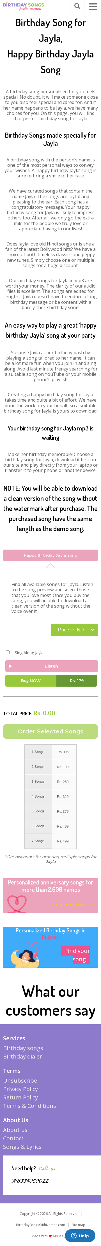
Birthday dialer (22, 1056)
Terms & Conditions (29, 1106)
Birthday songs (23, 1048)
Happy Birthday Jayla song (50, 555)
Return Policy (20, 1097)
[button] (93, 6)
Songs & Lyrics (22, 1146)
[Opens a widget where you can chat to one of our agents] (80, 1236)
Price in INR (71, 630)
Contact (13, 1138)
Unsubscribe (20, 1080)
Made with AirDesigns (50, 1236)
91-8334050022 (30, 1180)
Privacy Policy (20, 1089)
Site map (78, 1224)
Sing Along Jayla (29, 652)
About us (15, 1130)
